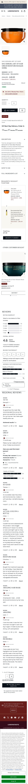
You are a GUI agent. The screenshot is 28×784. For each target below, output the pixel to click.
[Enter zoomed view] (24, 41)
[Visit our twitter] (8, 717)
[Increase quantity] (14, 103)
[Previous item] (2, 274)
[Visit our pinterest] (22, 717)
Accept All (13, 781)
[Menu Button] (1, 11)
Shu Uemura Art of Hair (18, 16)
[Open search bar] (4, 11)
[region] (13, 756)
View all (23, 83)
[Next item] (24, 274)
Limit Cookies (13, 776)
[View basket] (24, 11)
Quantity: (5, 100)
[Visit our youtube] (15, 717)
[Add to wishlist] (22, 110)
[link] (22, 11)
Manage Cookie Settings (13, 772)
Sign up (13, 710)
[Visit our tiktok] (19, 717)
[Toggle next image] (25, 31)
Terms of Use (18, 769)
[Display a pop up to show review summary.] (13, 286)
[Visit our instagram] (11, 717)
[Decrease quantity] (4, 103)
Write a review (5, 74)
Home (3, 16)
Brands (8, 16)
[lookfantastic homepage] (13, 11)
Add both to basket (12, 238)
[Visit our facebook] (4, 717)
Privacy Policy (9, 769)
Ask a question (15, 74)
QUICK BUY (14, 293)
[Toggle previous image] (1, 31)
